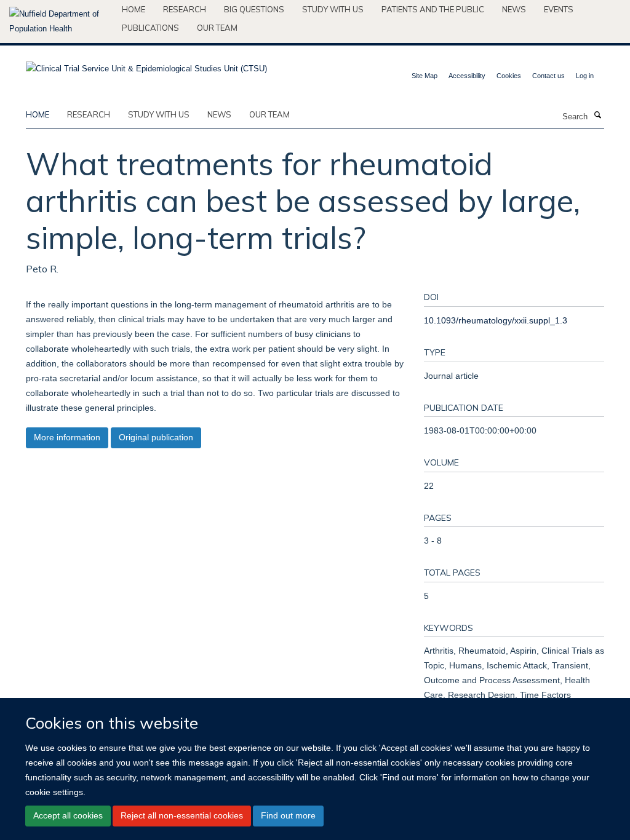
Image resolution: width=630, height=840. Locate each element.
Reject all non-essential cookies (182, 815)
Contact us (548, 75)
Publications (150, 28)
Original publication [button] (156, 437)
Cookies (508, 75)
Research (184, 9)
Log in (585, 75)
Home (133, 9)
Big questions (254, 9)
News (514, 9)
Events (558, 9)
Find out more (288, 815)
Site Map (424, 75)
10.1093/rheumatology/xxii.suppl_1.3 (495, 320)
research (88, 114)
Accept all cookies (68, 815)
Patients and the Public (432, 9)
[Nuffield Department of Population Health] (61, 21)
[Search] (597, 115)
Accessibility (467, 75)
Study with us (333, 9)
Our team (217, 28)
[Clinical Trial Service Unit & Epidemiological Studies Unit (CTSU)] (146, 64)
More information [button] (67, 437)
